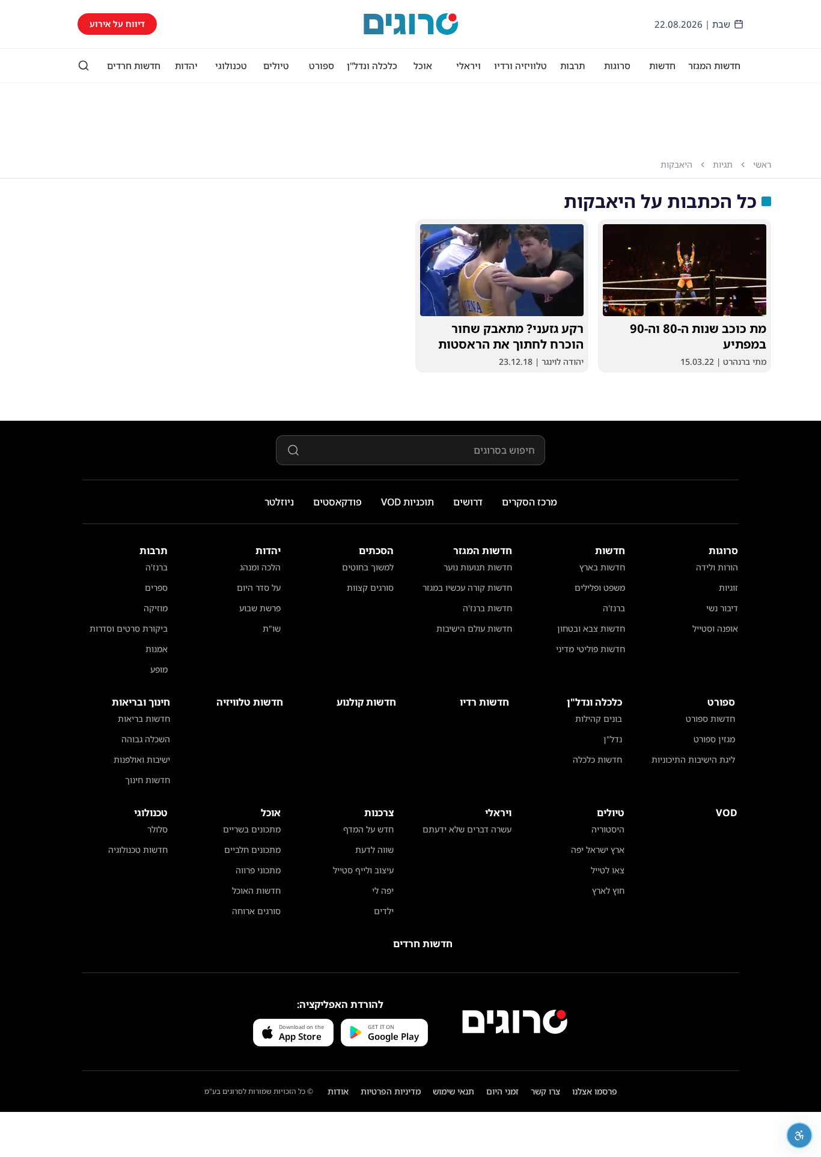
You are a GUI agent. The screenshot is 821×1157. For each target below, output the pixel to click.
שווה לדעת (374, 849)
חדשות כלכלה (597, 759)
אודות (338, 1091)
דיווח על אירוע (117, 23)
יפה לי (383, 890)
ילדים (384, 911)
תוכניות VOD (407, 501)
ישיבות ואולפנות (142, 759)
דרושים (468, 501)
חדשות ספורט (710, 718)
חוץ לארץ (608, 890)
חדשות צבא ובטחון (591, 628)
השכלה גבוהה (145, 739)
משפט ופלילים (600, 587)
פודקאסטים (337, 501)
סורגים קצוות (370, 587)
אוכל (423, 66)
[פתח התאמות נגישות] (799, 1135)
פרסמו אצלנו (594, 1091)
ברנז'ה (614, 608)
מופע (159, 669)
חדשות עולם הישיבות (474, 628)
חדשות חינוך (147, 780)
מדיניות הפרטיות (391, 1091)
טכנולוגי (231, 66)
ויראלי (468, 66)
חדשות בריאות (144, 718)
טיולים (276, 66)
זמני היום (502, 1091)
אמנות (156, 649)
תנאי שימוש (453, 1091)
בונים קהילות (598, 718)
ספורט (321, 66)
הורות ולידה (717, 567)
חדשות (662, 66)
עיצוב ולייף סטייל (363, 870)
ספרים (156, 587)
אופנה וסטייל (715, 628)
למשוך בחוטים (368, 567)
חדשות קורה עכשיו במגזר (467, 587)
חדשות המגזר (714, 66)
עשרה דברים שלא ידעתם (467, 829)
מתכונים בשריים (252, 829)
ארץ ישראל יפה (597, 849)
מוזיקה (156, 608)
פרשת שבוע (260, 608)
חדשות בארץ (602, 567)
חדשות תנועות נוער (478, 567)
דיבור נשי (722, 608)
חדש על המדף (368, 829)
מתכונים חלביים (252, 849)
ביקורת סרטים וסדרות (129, 628)
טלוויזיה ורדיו (520, 66)
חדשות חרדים (133, 66)
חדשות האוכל (256, 890)
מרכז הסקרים (529, 501)
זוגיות (728, 587)
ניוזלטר (279, 501)
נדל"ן (612, 739)
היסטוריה (607, 829)
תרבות (572, 66)
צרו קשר (545, 1091)
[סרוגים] (515, 1022)
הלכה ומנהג (260, 567)
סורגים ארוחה (256, 911)
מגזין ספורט (714, 739)
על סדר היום (259, 587)
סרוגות (617, 66)
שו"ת (272, 628)
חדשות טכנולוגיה (138, 849)
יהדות (186, 66)
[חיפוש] (84, 66)
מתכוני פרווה (258, 870)
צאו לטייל (607, 870)
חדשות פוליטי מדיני (590, 649)
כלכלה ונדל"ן (372, 66)
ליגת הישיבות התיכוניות (693, 759)
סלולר (157, 829)
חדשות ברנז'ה (487, 608)
